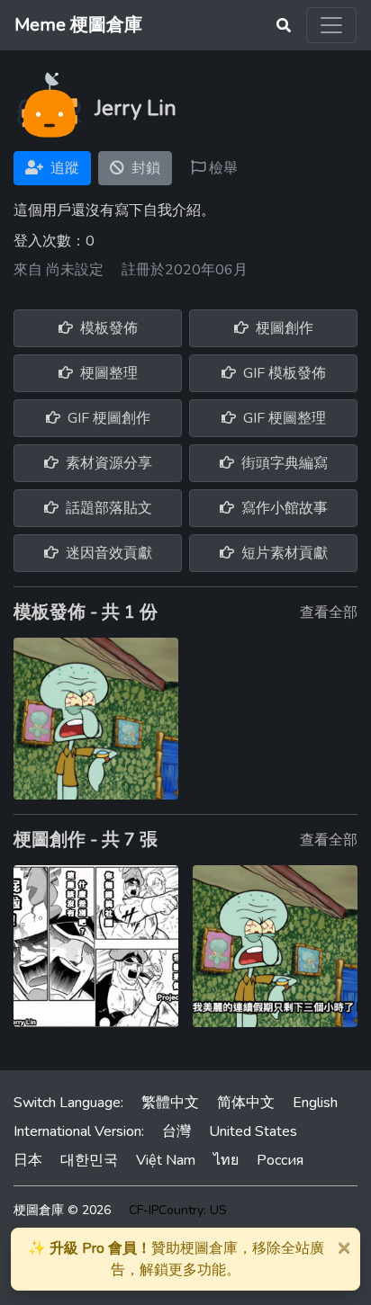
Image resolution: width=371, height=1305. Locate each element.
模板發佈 (107, 328)
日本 (28, 1160)
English (315, 1103)
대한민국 (89, 1160)
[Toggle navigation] (331, 25)
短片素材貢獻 (283, 553)
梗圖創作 (282, 328)
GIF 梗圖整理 (283, 418)
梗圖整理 (107, 373)
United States (253, 1131)
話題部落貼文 (107, 508)
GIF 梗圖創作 (107, 418)
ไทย (226, 1160)
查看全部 (328, 612)
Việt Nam (165, 1160)
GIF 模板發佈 (283, 373)
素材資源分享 (107, 463)
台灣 (176, 1131)
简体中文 (246, 1103)
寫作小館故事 (283, 508)
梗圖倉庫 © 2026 (62, 1210)
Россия (280, 1160)
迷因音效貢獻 (107, 553)
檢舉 (221, 168)
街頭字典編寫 (283, 463)
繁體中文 (170, 1103)
